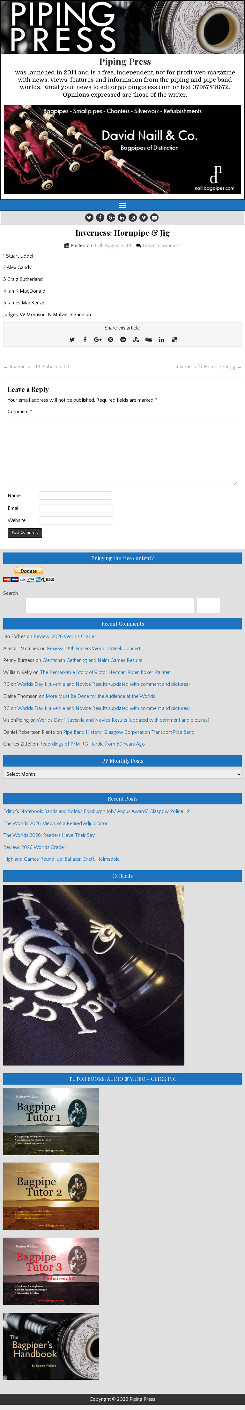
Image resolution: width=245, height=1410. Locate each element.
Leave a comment (162, 245)
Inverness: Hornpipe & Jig (122, 232)
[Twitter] (89, 217)
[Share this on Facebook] (85, 340)
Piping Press (125, 61)
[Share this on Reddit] (123, 340)
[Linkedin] (122, 217)
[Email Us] (154, 217)
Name (14, 495)
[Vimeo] (143, 217)
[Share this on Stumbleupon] (136, 340)
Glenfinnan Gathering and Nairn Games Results (92, 660)
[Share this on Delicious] (174, 340)
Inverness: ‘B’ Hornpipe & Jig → (208, 367)
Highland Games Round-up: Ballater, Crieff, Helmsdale (61, 859)
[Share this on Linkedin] (161, 340)
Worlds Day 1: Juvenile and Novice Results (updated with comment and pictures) (103, 684)
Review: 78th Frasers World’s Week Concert (93, 648)
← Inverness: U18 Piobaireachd (36, 367)
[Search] (208, 605)
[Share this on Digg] (149, 340)
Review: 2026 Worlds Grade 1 (65, 636)
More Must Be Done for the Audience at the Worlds (100, 696)
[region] (122, 149)
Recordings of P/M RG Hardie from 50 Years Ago (92, 744)
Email (13, 508)
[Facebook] (100, 217)
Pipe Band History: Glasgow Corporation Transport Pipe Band (129, 732)
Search (10, 593)
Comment (20, 411)
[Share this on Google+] (98, 340)
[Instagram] (133, 217)
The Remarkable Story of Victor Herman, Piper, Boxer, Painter (105, 672)
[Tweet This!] (72, 340)
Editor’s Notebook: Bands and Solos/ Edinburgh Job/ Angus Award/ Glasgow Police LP (96, 811)
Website (17, 520)
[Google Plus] (111, 217)
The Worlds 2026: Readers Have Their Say (49, 835)
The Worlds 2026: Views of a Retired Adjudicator (55, 823)
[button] (122, 149)
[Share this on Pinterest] (110, 340)
